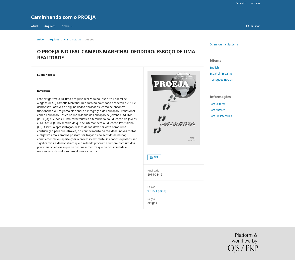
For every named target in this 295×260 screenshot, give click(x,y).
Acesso (255, 3)
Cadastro (241, 3)
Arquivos (50, 26)
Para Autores (217, 110)
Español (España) (221, 73)
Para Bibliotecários (221, 116)
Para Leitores (218, 104)
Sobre (66, 26)
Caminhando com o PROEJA (63, 17)
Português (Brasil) (221, 79)
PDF (155, 157)
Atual (34, 26)
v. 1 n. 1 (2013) (72, 39)
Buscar (255, 26)
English (214, 67)
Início (40, 39)
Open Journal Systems (224, 44)
